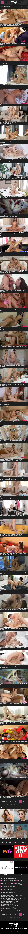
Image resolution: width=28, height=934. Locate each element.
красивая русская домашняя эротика (10, 901)
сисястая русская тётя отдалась (9, 908)
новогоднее (4, 883)
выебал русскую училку (20, 898)
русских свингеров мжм (7, 895)
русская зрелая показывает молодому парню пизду (13, 910)
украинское (4, 884)
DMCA (18, 931)
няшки (10, 884)
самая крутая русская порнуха (8, 907)
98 (17, 801)
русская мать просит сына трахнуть (10, 905)
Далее (18, 804)
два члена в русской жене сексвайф (10, 899)
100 (23, 801)
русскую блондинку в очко (7, 896)
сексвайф (11, 883)
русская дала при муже (7, 904)
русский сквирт (18, 895)
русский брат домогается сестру (9, 892)
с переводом (20, 880)
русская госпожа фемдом (7, 889)
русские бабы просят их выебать (9, 890)
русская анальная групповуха (8, 886)
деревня (20, 881)
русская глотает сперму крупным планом (11, 887)
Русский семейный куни (7, 898)
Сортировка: (23, 6)
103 (11, 804)
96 (12, 801)
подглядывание (12, 881)
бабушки (22, 884)
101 (26, 801)
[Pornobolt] (14, 2)
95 (10, 801)
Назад (3, 801)
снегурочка (4, 881)
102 (7, 804)
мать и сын (15, 884)
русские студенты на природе (8, 893)
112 (15, 804)
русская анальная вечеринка (8, 902)
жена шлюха (18, 883)
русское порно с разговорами (8, 880)
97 (15, 801)
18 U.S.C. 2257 (12, 931)
